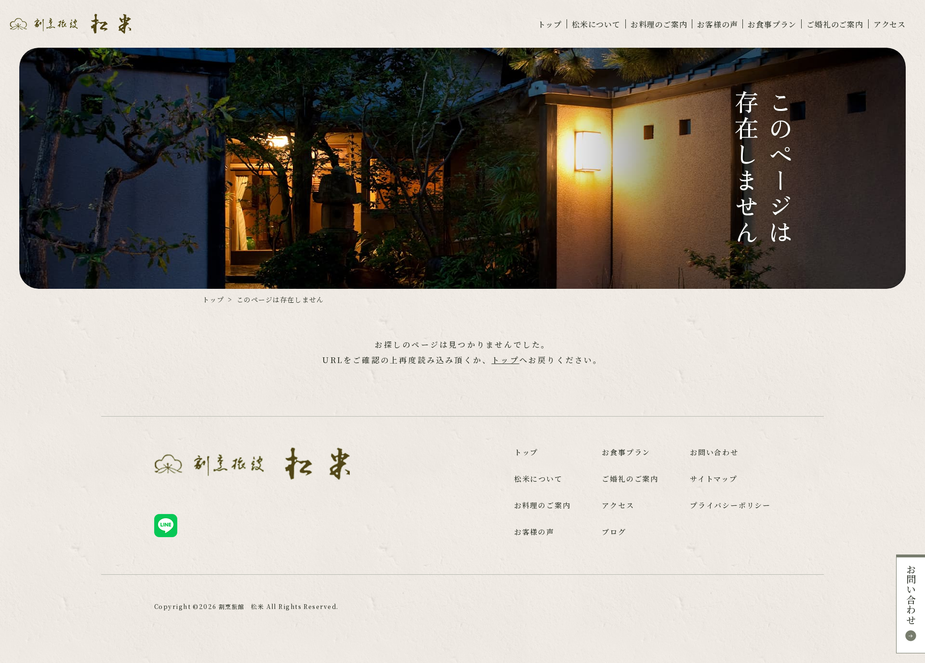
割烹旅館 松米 (241, 606)
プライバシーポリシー (730, 505)
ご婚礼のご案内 (834, 24)
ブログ (614, 531)
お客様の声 (717, 24)
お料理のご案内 (659, 24)
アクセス (889, 24)
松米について (596, 24)
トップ (550, 24)
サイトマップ (714, 478)
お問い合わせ (911, 594)
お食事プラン (772, 24)
